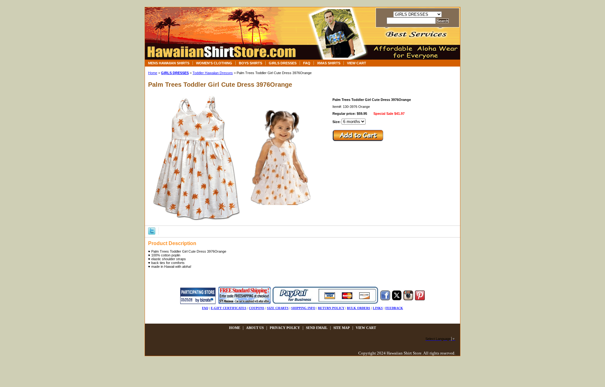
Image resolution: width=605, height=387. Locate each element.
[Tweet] (151, 230)
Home (152, 73)
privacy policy (285, 328)
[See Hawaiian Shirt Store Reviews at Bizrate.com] (198, 303)
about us (255, 328)
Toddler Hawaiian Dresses (213, 73)
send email (316, 328)
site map (341, 328)
